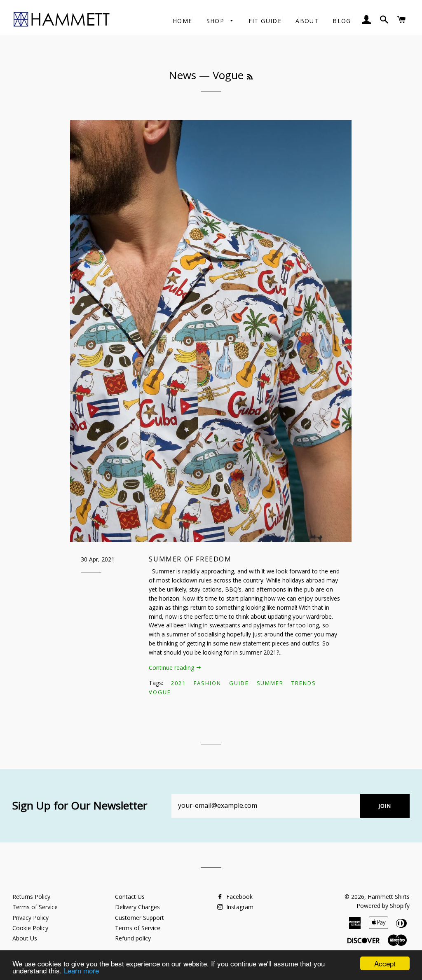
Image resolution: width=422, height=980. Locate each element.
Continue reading (172, 667)
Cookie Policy (30, 928)
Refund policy (133, 938)
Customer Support (139, 918)
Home (182, 21)
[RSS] (249, 76)
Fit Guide (265, 21)
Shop (216, 21)
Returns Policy (31, 896)
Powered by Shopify (383, 906)
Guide (239, 683)
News (182, 75)
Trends (303, 683)
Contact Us (130, 896)
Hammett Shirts (389, 896)
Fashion (207, 683)
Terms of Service (35, 907)
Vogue (160, 692)
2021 (178, 683)
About (307, 21)
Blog (342, 21)
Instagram (239, 907)
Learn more (81, 970)
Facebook (239, 896)
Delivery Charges (137, 907)
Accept (385, 963)
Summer (270, 683)
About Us (24, 938)
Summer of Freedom (190, 559)
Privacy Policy (30, 918)
